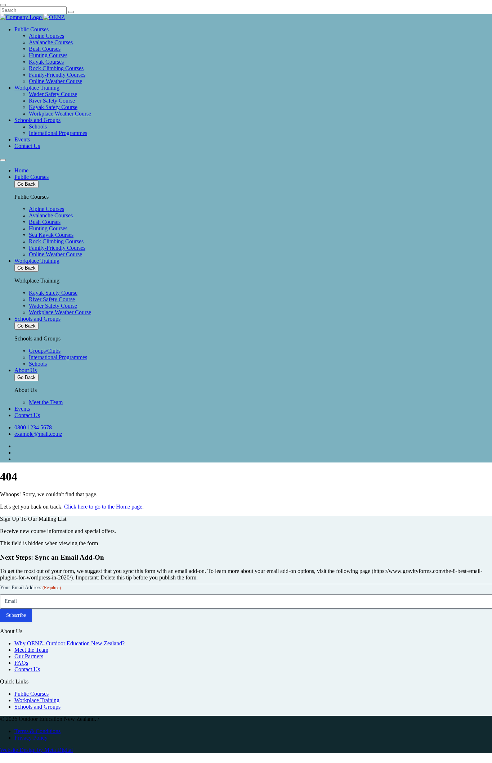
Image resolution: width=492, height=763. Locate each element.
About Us (25, 370)
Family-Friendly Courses (57, 75)
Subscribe (16, 615)
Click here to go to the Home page (103, 507)
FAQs (21, 663)
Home (21, 170)
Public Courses (31, 29)
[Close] (3, 5)
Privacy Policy (31, 738)
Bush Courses (45, 49)
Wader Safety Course (53, 94)
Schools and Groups (37, 120)
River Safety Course (52, 101)
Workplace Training (36, 88)
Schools (38, 126)
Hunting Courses (48, 55)
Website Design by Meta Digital (36, 750)
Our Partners (28, 656)
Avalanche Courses (51, 42)
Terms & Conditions (37, 731)
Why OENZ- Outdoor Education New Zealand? (69, 643)
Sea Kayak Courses (51, 235)
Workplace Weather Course (60, 113)
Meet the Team (46, 402)
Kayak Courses (46, 62)
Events (22, 139)
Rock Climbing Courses (56, 68)
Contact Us (27, 146)
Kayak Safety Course (53, 107)
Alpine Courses (46, 36)
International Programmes (58, 133)
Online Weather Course (55, 81)
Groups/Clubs (45, 351)
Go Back (26, 184)
